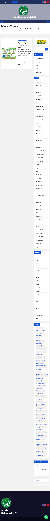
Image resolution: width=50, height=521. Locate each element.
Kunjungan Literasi (40, 383)
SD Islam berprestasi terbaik (40, 405)
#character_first (40, 328)
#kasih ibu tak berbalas (41, 349)
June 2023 (38, 212)
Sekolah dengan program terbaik (40, 436)
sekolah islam (40, 439)
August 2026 (39, 82)
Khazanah (20, 40)
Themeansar (35, 518)
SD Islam (39, 399)
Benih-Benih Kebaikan (41, 72)
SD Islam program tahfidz (40, 411)
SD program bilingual (41, 424)
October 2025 (39, 116)
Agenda (38, 256)
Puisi (37, 301)
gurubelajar (39, 380)
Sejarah (38, 308)
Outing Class (39, 388)
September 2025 (40, 120)
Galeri (37, 284)
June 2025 (38, 130)
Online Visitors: (39, 466)
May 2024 (38, 175)
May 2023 (38, 216)
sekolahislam (40, 442)
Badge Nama (39, 69)
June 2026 (38, 89)
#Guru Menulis (40, 345)
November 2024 (40, 154)
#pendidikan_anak (41, 360)
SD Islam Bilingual (41, 408)
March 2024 (39, 181)
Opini (37, 298)
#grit (38, 338)
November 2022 (40, 236)
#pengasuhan (40, 363)
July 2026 (38, 85)
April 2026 (38, 95)
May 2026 (38, 92)
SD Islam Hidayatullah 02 (25, 17)
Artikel (37, 270)
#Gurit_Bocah (39, 343)
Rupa (37, 305)
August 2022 (39, 247)
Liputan (37, 294)
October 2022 (39, 240)
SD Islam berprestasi (41, 402)
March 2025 (39, 140)
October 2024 (39, 157)
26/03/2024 (21, 45)
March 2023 (39, 223)
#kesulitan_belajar (40, 351)
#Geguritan (39, 335)
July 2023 (38, 209)
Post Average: (39, 473)
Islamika (38, 287)
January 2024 (39, 188)
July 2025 (38, 126)
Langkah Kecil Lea (40, 58)
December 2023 (40, 192)
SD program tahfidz (41, 427)
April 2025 (38, 137)
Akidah (37, 260)
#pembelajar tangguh (41, 357)
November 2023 (40, 195)
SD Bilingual (39, 393)
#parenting (39, 354)
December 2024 (40, 150)
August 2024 (39, 164)
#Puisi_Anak (39, 369)
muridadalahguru (40, 385)
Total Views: (39, 469)
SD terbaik (39, 429)
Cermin (37, 274)
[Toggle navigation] (24, 22)
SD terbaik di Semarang (41, 432)
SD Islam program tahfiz (41, 415)
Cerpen (37, 277)
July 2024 (38, 168)
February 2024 (39, 185)
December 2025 (40, 109)
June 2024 (38, 171)
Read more (38, 480)
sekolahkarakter (40, 455)
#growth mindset (40, 340)
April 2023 (38, 219)
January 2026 (39, 106)
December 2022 (40, 233)
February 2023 (39, 226)
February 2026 (39, 102)
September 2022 (40, 243)
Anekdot (38, 267)
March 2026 (39, 99)
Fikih (37, 280)
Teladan (25, 40)
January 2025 (39, 147)
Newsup (30, 518)
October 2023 (39, 199)
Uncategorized (39, 315)
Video (37, 318)
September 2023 (40, 202)
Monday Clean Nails (41, 62)
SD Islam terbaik (40, 418)
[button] (45, 21)
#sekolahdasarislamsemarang (42, 375)
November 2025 (40, 113)
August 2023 (39, 205)
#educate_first (40, 333)
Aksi (37, 263)
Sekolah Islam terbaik (41, 452)
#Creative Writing (40, 330)
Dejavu (37, 65)
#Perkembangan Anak (41, 366)
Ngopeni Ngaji (23, 43)
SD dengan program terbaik (40, 396)
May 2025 (38, 133)
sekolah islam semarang (41, 445)
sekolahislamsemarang (41, 449)
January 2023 (39, 230)
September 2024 (40, 161)
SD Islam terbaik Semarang (39, 421)
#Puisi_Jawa (39, 372)
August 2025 (39, 123)
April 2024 (38, 178)
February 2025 (39, 144)
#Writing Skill (39, 378)
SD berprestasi (40, 390)
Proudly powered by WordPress (18, 518)
